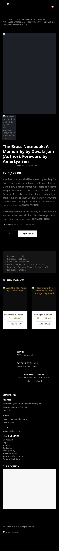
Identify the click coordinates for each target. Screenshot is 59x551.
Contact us (7, 448)
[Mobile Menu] (5, 8)
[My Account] (44, 8)
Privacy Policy (9, 451)
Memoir (32, 224)
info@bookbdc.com (11, 431)
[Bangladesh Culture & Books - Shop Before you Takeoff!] (12, 8)
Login (5, 442)
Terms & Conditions (11, 459)
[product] (15, 299)
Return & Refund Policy (13, 456)
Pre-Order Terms (10, 453)
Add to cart (29, 233)
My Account (8, 440)
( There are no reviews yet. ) (27, 165)
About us (7, 445)
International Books (20, 224)
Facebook (5, 539)
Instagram (10, 545)
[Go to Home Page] (3, 19)
